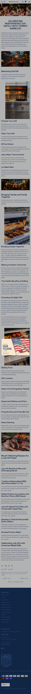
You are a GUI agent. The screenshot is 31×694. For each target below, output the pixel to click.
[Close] (27, 340)
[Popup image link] (15, 347)
